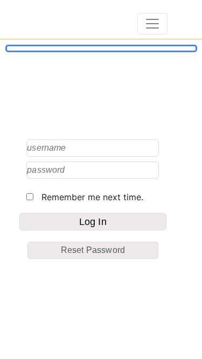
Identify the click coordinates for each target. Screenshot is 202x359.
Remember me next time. (88, 197)
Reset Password (93, 250)
